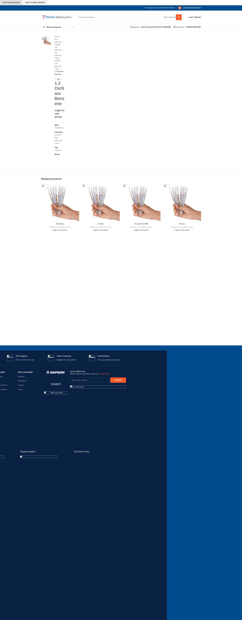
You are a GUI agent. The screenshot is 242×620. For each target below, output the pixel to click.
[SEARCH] (179, 17)
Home (57, 37)
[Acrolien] (101, 202)
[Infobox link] (189, 7)
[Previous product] (56, 79)
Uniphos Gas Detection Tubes (58, 65)
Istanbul (21, 376)
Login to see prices (60, 230)
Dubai (20, 389)
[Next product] (61, 79)
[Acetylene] (60, 202)
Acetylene (60, 224)
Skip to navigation (11, 3)
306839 (56, 384)
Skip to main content (35, 3)
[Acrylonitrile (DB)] (141, 202)
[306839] (56, 372)
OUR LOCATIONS (25, 372)
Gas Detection (58, 40)
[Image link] (55, 403)
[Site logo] (56, 17)
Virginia (21, 385)
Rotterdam (22, 381)
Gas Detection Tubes (58, 55)
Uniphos (58, 150)
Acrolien (100, 224)
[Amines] (182, 202)
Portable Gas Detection (58, 47)
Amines (182, 224)
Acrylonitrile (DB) (141, 224)
